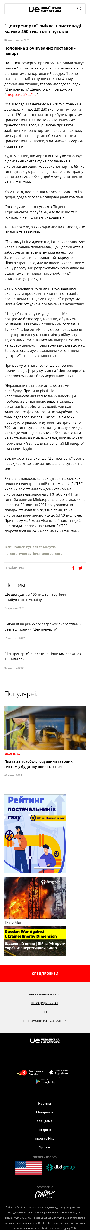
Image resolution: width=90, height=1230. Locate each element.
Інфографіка (44, 1138)
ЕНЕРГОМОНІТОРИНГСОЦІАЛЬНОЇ (44, 1021)
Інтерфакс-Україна (21, 94)
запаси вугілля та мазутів (35, 547)
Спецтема (44, 1121)
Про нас (44, 1147)
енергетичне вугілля (23, 553)
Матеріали (44, 1112)
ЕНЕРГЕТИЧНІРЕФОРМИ (44, 994)
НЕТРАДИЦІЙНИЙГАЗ (44, 1003)
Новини (44, 1103)
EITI (44, 1012)
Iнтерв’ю (44, 1130)
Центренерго (52, 553)
